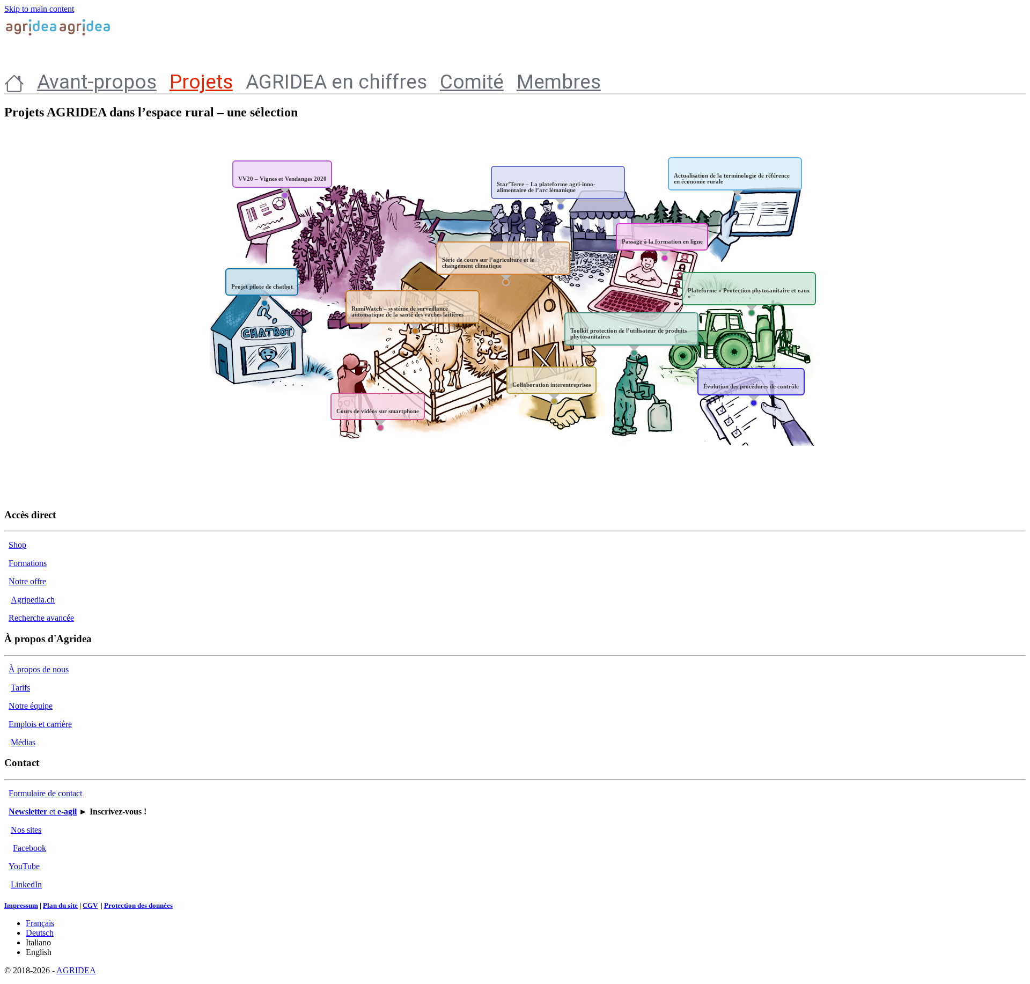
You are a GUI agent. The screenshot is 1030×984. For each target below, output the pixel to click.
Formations (28, 563)
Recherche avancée (41, 617)
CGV (90, 905)
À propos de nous (39, 669)
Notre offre (27, 581)
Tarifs (20, 687)
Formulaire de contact (45, 793)
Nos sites (26, 829)
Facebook (29, 848)
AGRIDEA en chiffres (336, 81)
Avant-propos (97, 81)
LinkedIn (26, 884)
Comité (472, 81)
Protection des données (138, 905)
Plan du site (60, 905)
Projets (201, 81)
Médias (23, 742)
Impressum (21, 905)
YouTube (24, 866)
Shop (17, 544)
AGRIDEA (76, 970)
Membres (559, 81)
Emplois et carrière (40, 724)
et (43, 811)
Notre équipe (31, 705)
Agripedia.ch (33, 599)
